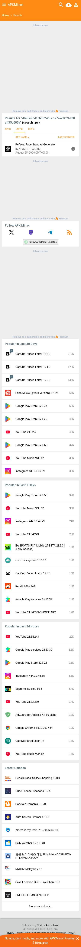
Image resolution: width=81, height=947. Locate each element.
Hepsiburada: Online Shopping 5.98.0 (37, 778)
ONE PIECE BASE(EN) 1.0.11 (32, 895)
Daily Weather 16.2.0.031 (30, 843)
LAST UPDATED (66, 137)
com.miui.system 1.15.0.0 (31, 560)
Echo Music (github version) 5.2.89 (36, 393)
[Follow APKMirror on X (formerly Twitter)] (11, 233)
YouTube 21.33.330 (27, 701)
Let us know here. (48, 925)
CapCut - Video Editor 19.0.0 (32, 380)
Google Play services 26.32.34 (33, 599)
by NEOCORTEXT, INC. (28, 148)
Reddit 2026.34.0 (25, 586)
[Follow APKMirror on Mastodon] (31, 233)
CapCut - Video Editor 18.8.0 (32, 354)
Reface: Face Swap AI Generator (35, 144)
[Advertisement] (40, 67)
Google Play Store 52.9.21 (31, 662)
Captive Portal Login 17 (29, 741)
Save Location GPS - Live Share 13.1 (37, 882)
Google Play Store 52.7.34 (31, 406)
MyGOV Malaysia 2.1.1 (29, 869)
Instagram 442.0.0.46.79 (30, 521)
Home (5, 15)
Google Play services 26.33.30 (33, 649)
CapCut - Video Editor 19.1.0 (32, 367)
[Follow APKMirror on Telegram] (50, 233)
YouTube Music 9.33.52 (29, 458)
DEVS (31, 129)
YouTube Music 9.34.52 (29, 754)
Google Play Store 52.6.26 (31, 419)
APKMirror (15, 5)
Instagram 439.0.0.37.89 (30, 471)
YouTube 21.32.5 (25, 432)
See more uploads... (40, 906)
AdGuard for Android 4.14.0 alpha (35, 714)
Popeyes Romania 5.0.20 (30, 804)
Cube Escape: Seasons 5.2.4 (32, 791)
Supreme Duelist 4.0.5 (28, 688)
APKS (8, 129)
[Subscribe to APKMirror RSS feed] (69, 233)
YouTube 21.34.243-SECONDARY (35, 612)
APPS (19, 129)
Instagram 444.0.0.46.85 (30, 675)
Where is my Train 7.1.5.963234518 (36, 830)
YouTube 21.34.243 (27, 534)
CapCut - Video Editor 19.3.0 (32, 573)
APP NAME (21, 137)
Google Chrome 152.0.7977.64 (34, 727)
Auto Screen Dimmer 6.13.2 (32, 817)
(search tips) (31, 122)
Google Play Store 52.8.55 (31, 445)
